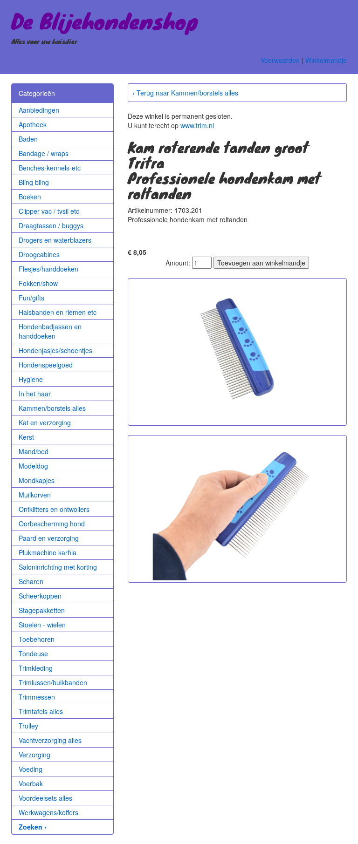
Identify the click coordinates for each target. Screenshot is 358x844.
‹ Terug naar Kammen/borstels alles (185, 92)
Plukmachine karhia (47, 552)
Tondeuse (33, 653)
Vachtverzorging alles (50, 740)
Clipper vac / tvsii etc (49, 211)
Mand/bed (33, 451)
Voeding (30, 769)
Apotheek (33, 124)
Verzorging (34, 754)
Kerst (26, 437)
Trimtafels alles (41, 711)
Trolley (28, 725)
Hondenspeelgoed (46, 364)
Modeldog (33, 465)
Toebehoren (37, 639)
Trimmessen (37, 696)
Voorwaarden (280, 60)
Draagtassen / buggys (51, 225)
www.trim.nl (197, 125)
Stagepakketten (42, 610)
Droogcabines (39, 254)
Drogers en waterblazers (55, 240)
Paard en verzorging (49, 538)
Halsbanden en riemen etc (57, 312)
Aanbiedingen (39, 110)
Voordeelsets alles (45, 798)
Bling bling (34, 182)
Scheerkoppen (40, 595)
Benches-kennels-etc (50, 167)
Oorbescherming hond (52, 523)
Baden (28, 138)
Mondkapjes (37, 480)
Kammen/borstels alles (52, 408)
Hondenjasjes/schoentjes (55, 350)
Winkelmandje (326, 60)
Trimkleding (36, 668)
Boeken (30, 196)
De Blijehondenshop (104, 20)
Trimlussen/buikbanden (53, 682)
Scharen (31, 581)
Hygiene (31, 379)
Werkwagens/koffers (48, 812)
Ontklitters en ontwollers (54, 509)
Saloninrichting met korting (58, 567)
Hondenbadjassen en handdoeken (50, 331)
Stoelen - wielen (42, 624)
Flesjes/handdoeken (48, 268)
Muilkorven (35, 494)
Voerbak (31, 783)
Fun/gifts (31, 297)
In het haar (35, 393)
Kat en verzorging (45, 422)
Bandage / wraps (44, 153)
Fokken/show (38, 283)
